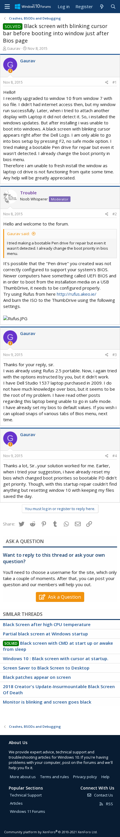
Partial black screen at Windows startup (45, 634)
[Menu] (7, 6)
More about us (23, 776)
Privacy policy (85, 776)
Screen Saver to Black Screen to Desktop (46, 668)
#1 (114, 82)
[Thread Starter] (10, 71)
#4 (114, 455)
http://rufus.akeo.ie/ (76, 294)
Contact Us (103, 795)
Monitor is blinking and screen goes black (47, 702)
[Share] (106, 82)
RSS (109, 803)
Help (105, 776)
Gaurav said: (18, 233)
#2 (114, 214)
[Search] (113, 6)
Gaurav (13, 48)
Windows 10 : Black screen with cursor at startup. (55, 658)
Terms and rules (54, 776)
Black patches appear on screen (37, 677)
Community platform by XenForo (51, 832)
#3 (114, 354)
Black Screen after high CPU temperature (47, 624)
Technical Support (26, 795)
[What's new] (101, 6)
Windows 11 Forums (27, 811)
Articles (16, 803)
